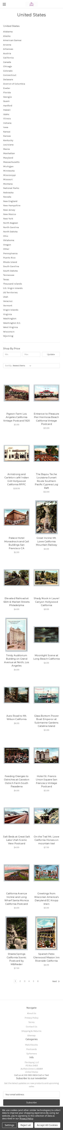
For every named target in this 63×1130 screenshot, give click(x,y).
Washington (9, 318)
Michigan (8, 166)
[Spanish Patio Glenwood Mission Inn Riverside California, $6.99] (46, 933)
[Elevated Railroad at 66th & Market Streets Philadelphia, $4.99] (17, 578)
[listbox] (22, 365)
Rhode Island (10, 262)
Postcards (31, 1049)
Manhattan (9, 153)
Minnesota (9, 170)
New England (10, 201)
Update (51, 354)
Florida (7, 92)
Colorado (8, 70)
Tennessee (8, 275)
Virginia (7, 314)
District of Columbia (14, 83)
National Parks (11, 188)
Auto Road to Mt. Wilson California (16, 717)
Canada (7, 62)
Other (6, 249)
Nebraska (8, 192)
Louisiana (8, 144)
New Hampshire (11, 205)
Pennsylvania (10, 253)
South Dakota (10, 270)
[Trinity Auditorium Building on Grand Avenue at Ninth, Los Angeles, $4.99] (17, 635)
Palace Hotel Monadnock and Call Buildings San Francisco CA (16, 543)
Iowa (5, 127)
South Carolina (11, 266)
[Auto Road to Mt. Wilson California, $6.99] (17, 695)
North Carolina (11, 227)
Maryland (8, 157)
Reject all (25, 1125)
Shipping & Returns (31, 1031)
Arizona (7, 44)
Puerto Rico (9, 257)
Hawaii (7, 109)
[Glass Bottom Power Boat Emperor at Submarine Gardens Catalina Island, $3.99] (46, 695)
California (8, 57)
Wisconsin (8, 331)
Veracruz (7, 301)
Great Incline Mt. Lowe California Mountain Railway (46, 541)
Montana (8, 183)
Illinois (7, 118)
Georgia (7, 96)
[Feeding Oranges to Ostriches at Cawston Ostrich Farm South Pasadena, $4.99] (17, 755)
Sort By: (8, 365)
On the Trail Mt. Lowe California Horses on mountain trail (46, 840)
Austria (7, 53)
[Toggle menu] (4, 4)
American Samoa (12, 40)
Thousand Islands (12, 283)
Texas (6, 279)
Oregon (7, 244)
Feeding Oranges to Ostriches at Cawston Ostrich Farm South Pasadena (16, 781)
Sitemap (31, 1035)
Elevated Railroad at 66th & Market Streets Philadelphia (17, 602)
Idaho (6, 114)
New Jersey (9, 210)
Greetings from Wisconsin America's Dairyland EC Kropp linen (46, 898)
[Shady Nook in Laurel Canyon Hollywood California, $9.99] (46, 578)
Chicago (7, 66)
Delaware (8, 79)
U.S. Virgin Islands (13, 288)
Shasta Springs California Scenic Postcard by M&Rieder (16, 959)
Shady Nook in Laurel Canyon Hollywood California (46, 602)
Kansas (7, 136)
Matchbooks (31, 1045)
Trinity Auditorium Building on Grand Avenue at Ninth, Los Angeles (16, 660)
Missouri (8, 179)
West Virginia (10, 327)
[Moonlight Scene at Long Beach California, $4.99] (46, 635)
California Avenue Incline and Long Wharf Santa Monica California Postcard (16, 898)
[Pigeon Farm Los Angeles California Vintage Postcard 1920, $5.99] (17, 393)
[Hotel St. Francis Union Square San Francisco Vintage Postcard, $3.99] (46, 755)
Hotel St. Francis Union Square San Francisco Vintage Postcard (46, 781)
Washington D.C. (12, 323)
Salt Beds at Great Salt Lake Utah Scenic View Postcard (16, 840)
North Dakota (10, 231)
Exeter (6, 88)
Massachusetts (11, 162)
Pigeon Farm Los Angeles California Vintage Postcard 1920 (16, 417)
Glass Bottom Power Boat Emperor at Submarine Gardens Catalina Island (46, 721)
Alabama (8, 31)
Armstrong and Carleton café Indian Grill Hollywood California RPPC (16, 479)
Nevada (7, 196)
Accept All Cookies (47, 1125)
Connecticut (9, 75)
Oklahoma (8, 240)
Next (54, 981)
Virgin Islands (10, 309)
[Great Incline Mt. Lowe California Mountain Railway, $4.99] (46, 517)
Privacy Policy (31, 1018)
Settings (9, 1125)
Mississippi (9, 175)
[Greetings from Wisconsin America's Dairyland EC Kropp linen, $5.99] (46, 873)
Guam (6, 101)
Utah (5, 296)
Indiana (7, 123)
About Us (31, 1013)
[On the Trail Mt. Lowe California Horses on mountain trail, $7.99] (46, 816)
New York (8, 218)
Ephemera (31, 1053)
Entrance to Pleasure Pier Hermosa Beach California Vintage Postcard (46, 419)
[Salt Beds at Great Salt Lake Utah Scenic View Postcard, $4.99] (17, 816)
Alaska (6, 36)
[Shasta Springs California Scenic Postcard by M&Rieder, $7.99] (17, 933)
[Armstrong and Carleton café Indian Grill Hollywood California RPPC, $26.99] (17, 453)
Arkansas (8, 49)
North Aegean (10, 222)
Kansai (6, 131)
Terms (31, 1022)
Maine (6, 149)
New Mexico (9, 214)
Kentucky (8, 140)
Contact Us (31, 1026)
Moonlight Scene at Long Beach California (46, 657)
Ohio (5, 236)
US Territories (10, 292)
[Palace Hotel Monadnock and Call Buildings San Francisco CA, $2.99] (17, 517)
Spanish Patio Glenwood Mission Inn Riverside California (46, 957)
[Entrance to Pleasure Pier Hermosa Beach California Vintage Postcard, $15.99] (46, 393)
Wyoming (8, 336)
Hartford (7, 105)
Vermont (7, 305)
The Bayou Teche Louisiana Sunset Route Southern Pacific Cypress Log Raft (46, 481)
